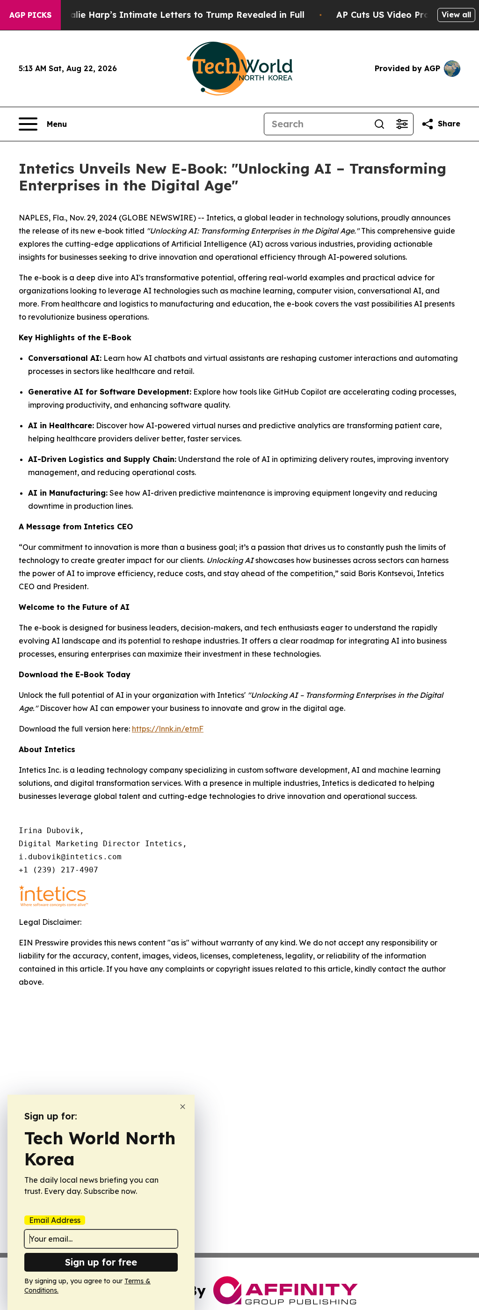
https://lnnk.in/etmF (167, 728)
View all (456, 14)
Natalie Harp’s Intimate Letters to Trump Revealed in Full (179, 14)
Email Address (54, 1220)
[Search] (379, 124)
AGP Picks (30, 15)
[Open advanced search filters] (402, 124)
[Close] (182, 1106)
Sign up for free (101, 1262)
